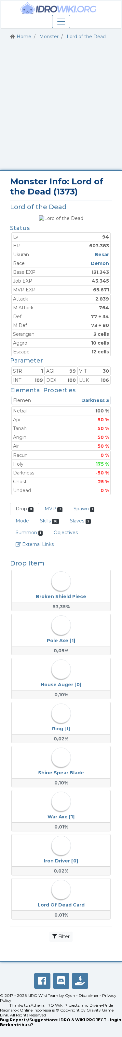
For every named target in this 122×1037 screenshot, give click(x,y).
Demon (100, 263)
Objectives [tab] (66, 532)
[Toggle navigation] (61, 21)
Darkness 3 (95, 400)
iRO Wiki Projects (63, 1005)
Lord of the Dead (86, 36)
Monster (49, 36)
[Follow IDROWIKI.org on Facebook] (42, 981)
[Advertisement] (61, 105)
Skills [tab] (49, 521)
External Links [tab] (40, 544)
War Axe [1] (61, 817)
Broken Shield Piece (61, 596)
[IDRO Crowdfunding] (80, 981)
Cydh (70, 995)
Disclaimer (89, 995)
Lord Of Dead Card (61, 905)
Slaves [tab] (79, 521)
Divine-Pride (101, 1005)
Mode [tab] (22, 521)
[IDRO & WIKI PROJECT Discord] (61, 981)
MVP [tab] (53, 509)
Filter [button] (63, 936)
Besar (102, 254)
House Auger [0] (61, 685)
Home (24, 36)
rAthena (37, 1005)
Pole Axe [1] (61, 640)
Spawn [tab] (83, 509)
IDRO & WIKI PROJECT (82, 1019)
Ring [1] (61, 729)
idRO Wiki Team (43, 995)
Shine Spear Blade (61, 773)
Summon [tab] (28, 532)
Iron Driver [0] (61, 861)
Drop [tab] (24, 509)
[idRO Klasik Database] (58, 8)
